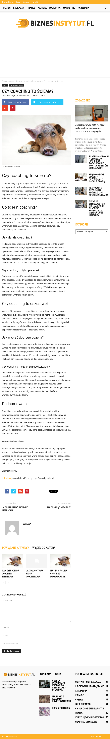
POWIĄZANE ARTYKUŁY (15, 547)
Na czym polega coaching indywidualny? (58, 573)
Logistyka (54, 7)
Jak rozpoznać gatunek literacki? (15, 509)
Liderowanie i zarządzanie (89, 686)
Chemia (79, 699)
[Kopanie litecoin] (44, 711)
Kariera (42, 7)
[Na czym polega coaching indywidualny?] (60, 561)
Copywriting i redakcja (88, 682)
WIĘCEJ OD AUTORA (43, 547)
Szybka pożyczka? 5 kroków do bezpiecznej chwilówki (58, 685)
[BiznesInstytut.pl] (55, 23)
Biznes (7, 7)
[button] (104, 7)
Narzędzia (83, 7)
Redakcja (11, 96)
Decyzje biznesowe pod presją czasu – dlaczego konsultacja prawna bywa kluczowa (97, 208)
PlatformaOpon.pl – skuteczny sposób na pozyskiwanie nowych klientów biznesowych (99, 162)
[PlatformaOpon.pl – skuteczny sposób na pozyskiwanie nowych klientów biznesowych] (81, 159)
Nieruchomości (83, 704)
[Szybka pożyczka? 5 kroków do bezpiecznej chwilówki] (44, 684)
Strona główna (7, 2)
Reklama (26, 2)
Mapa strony (96, 736)
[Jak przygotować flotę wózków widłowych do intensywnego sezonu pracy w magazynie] (91, 113)
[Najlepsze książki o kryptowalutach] (44, 699)
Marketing (69, 7)
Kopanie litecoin (61, 708)
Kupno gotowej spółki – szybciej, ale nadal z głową (97, 178)
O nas (18, 2)
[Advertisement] (55, 56)
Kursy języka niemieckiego (89, 717)
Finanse (30, 7)
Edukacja (18, 7)
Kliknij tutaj (7, 478)
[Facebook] (106, 2)
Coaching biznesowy (16, 85)
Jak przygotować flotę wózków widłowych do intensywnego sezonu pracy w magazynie (90, 128)
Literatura (81, 690)
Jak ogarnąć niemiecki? (59, 507)
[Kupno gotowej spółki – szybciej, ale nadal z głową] (81, 177)
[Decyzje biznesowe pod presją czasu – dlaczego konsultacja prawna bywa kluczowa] (81, 204)
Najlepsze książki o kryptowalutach (61, 698)
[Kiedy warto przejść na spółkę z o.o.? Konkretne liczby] (81, 191)
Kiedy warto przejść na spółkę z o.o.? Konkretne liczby (98, 191)
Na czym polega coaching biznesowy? (10, 573)
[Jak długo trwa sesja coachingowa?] (36, 561)
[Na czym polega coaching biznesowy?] (12, 561)
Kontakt (35, 2)
